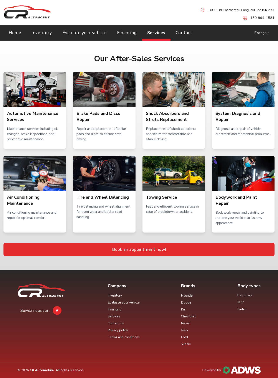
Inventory (41, 33)
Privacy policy (118, 330)
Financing (127, 33)
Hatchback (244, 295)
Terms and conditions (124, 337)
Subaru (186, 344)
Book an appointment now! (139, 249)
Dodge (186, 302)
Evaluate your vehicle (84, 33)
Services (156, 33)
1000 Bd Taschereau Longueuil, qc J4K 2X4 (241, 10)
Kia (183, 309)
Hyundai (187, 295)
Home (15, 33)
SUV (240, 302)
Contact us (116, 323)
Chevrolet (188, 316)
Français (261, 32)
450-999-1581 (262, 17)
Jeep (184, 330)
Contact (184, 33)
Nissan (185, 323)
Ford (184, 337)
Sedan (241, 309)
